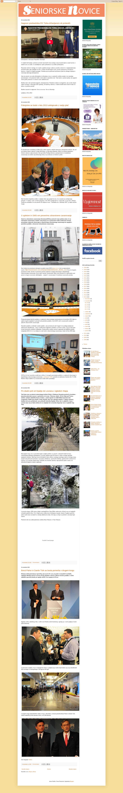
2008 (85, 339)
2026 (85, 267)
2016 (85, 288)
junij (86, 320)
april (86, 324)
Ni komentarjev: (36, 562)
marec (87, 326)
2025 (85, 269)
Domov (49, 769)
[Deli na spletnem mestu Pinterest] (42, 97)
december (87, 298)
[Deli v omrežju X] (39, 97)
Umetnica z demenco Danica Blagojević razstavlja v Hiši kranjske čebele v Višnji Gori (96, 416)
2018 (85, 284)
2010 (85, 335)
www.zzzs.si (56, 268)
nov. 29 (87, 302)
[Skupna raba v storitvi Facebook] (40, 97)
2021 (85, 278)
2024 (85, 271)
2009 (85, 337)
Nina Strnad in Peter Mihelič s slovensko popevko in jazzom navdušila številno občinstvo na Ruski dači (96, 389)
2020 (85, 280)
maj (86, 322)
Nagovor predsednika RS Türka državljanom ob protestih (45, 23)
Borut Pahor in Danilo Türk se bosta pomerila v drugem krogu (47, 570)
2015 (85, 290)
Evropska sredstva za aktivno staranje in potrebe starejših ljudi (96, 423)
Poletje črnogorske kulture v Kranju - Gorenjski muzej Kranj (96, 361)
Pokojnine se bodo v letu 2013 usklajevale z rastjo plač (45, 105)
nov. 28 (87, 305)
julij (86, 318)
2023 (85, 273)
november (87, 301)
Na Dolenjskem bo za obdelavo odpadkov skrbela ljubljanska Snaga (96, 397)
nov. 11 (87, 309)
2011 (85, 333)
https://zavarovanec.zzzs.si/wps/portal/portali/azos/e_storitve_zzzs (46, 270)
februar (87, 328)
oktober (87, 311)
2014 (85, 292)
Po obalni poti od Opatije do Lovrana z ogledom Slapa (44, 391)
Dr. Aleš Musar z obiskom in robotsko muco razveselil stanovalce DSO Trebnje (96, 354)
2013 (85, 295)
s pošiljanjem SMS (47, 377)
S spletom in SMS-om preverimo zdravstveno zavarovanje (46, 215)
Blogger (72, 781)
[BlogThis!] (37, 97)
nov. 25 (87, 307)
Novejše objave (25, 769)
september (88, 313)
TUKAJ (30, 759)
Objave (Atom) (32, 771)
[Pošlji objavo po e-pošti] (35, 97)
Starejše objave (72, 769)
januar (87, 330)
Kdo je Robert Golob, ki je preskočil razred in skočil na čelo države (96, 406)
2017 (85, 286)
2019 (85, 282)
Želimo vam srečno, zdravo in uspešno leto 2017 (95, 379)
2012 (85, 297)
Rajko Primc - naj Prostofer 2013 (95, 369)
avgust (87, 316)
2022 (85, 276)
